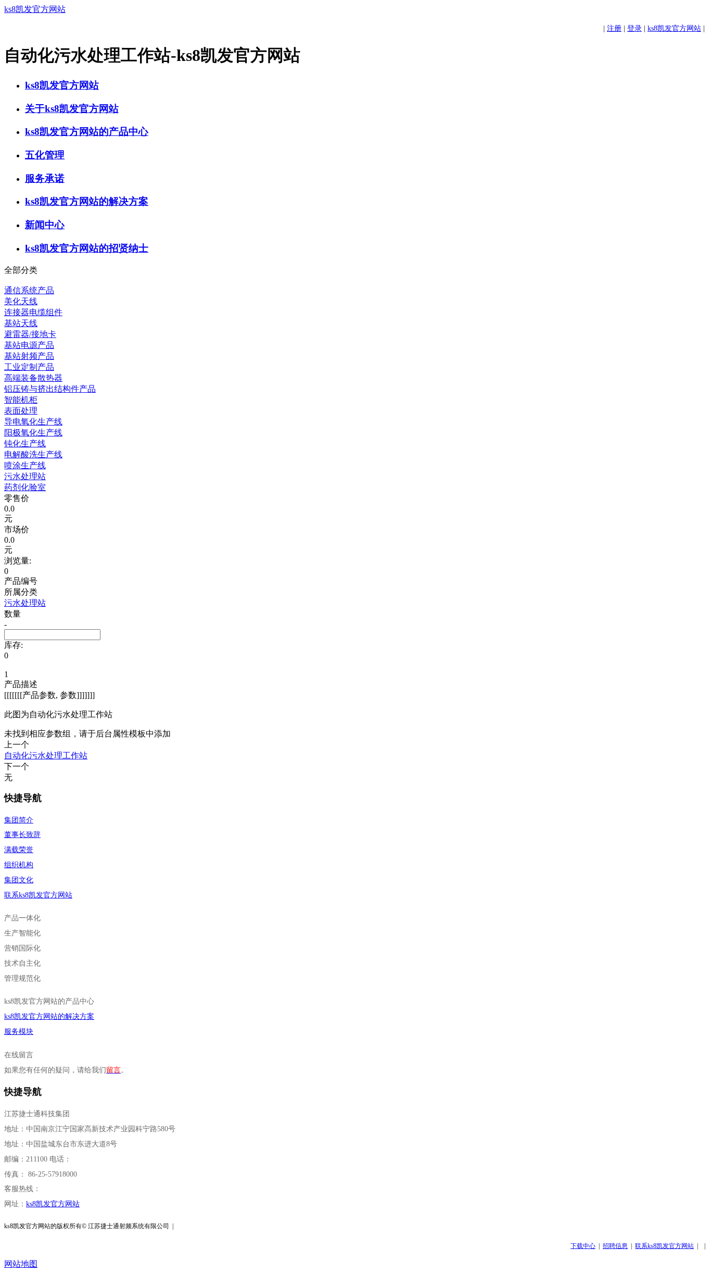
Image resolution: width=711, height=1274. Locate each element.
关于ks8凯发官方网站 (72, 108)
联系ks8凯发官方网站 (38, 895)
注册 (614, 28)
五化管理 (45, 154)
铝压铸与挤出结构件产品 (50, 388)
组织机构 (18, 865)
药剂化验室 (25, 487)
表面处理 (20, 410)
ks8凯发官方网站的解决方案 (86, 201)
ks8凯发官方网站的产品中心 (86, 131)
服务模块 (18, 1031)
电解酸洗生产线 (33, 454)
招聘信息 (615, 1246)
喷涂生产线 (25, 465)
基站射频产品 (29, 356)
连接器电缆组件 (33, 312)
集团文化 (18, 880)
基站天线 (20, 323)
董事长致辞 (22, 835)
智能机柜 (20, 399)
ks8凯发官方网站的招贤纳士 (86, 248)
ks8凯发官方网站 (35, 9)
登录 (634, 28)
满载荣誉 (18, 850)
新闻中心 (45, 224)
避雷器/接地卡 (30, 334)
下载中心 (582, 1246)
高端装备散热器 (33, 377)
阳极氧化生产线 (33, 432)
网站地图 (20, 1263)
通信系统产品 (29, 290)
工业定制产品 (29, 367)
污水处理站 (25, 476)
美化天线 (20, 301)
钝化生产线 (25, 443)
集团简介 (18, 820)
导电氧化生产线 (33, 421)
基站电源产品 (29, 345)
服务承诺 (45, 178)
